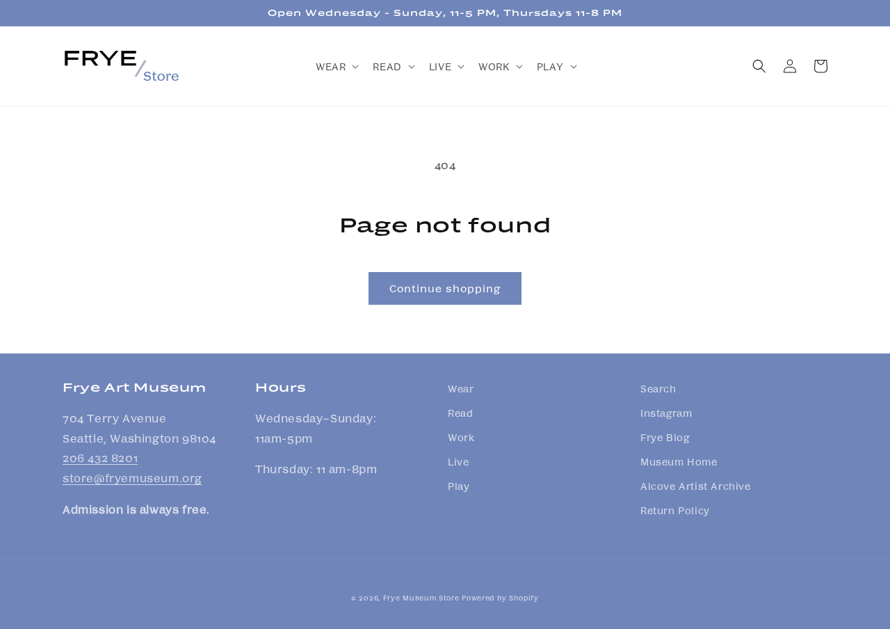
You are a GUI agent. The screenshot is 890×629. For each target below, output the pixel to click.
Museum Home (679, 461)
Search (658, 388)
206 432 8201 (100, 457)
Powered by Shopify (500, 598)
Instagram (666, 412)
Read (460, 412)
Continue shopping (445, 288)
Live (458, 461)
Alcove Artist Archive (695, 485)
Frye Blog (664, 437)
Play (458, 485)
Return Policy (675, 510)
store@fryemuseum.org (132, 477)
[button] (335, 66)
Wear (461, 388)
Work (461, 437)
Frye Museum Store (421, 598)
